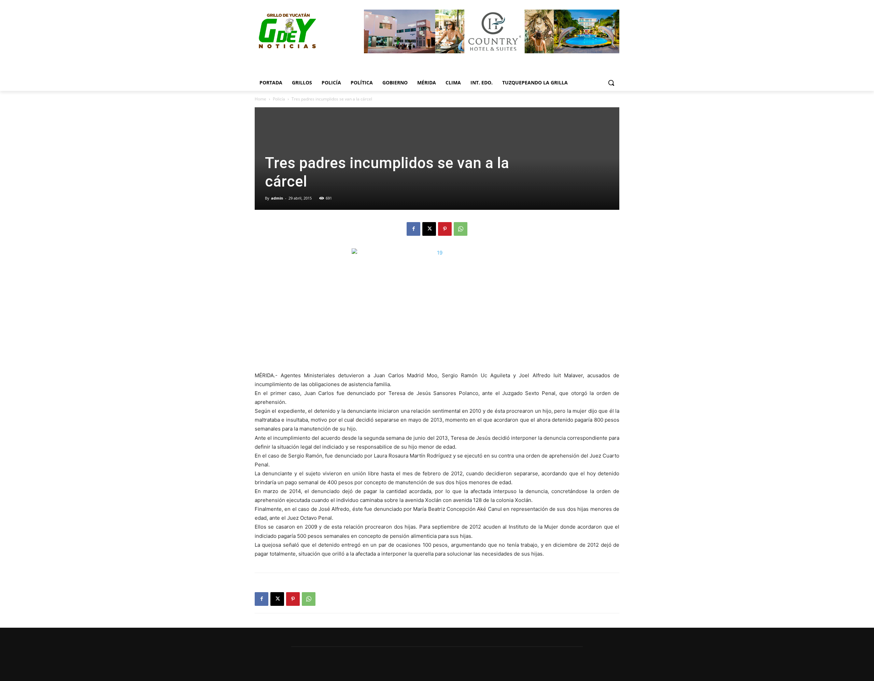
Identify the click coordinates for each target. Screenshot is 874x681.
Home (260, 99)
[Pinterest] (445, 229)
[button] (611, 82)
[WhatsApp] (460, 229)
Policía (279, 99)
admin (277, 198)
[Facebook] (413, 229)
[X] (429, 229)
